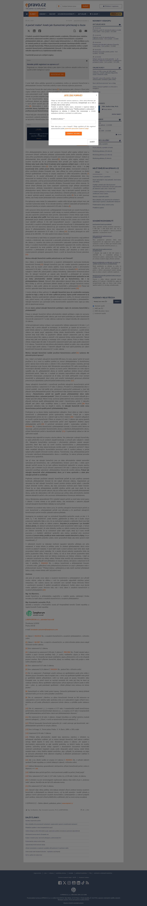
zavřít (92, 142)
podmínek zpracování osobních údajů (76, 128)
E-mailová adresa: (57, 119)
